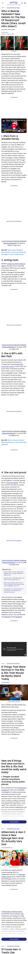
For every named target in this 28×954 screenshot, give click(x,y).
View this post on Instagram (14, 221)
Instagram (7, 617)
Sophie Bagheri (5, 682)
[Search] (21, 3)
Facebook (18, 617)
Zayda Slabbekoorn (6, 847)
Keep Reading (14, 822)
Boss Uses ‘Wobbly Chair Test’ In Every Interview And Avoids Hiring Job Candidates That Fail (14, 584)
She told (12, 483)
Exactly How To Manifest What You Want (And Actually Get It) (14, 578)
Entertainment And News (13, 8)
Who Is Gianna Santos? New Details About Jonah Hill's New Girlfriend (13, 442)
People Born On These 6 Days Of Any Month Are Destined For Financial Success (13, 590)
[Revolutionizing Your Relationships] (14, 2)
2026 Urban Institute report (12, 912)
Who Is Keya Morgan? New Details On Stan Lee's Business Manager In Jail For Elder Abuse (13, 252)
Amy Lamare (4, 32)
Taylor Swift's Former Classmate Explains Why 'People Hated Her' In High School (14, 573)
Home (2, 7)
